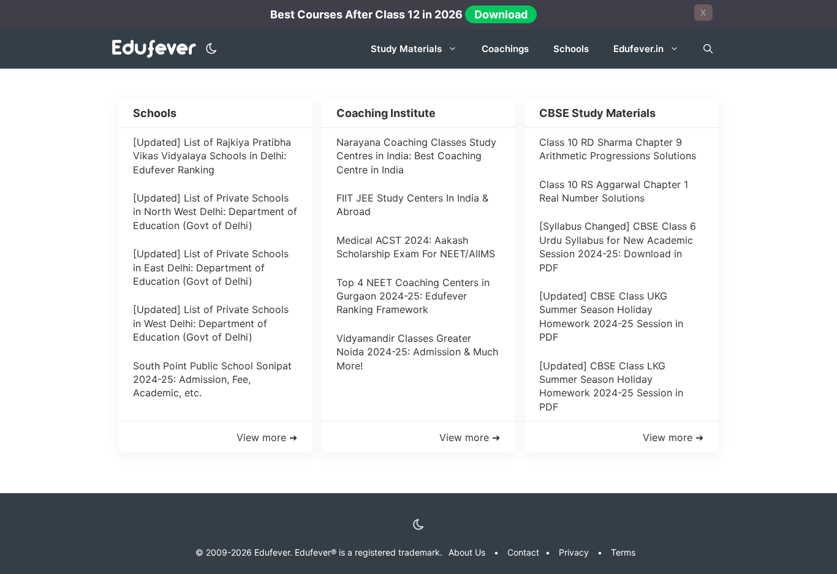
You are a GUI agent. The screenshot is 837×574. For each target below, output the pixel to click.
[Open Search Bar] (708, 49)
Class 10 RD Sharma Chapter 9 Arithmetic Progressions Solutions (617, 149)
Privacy (574, 552)
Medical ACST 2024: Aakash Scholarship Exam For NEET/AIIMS (415, 247)
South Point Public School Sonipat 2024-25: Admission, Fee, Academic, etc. (212, 379)
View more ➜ (267, 437)
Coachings (505, 49)
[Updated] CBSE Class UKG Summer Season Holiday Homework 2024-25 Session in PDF (611, 316)
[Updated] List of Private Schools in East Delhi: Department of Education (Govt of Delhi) (211, 267)
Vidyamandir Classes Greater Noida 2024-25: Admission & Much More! (417, 352)
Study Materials (406, 49)
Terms (623, 552)
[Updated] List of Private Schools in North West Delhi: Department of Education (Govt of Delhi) (215, 212)
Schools (571, 49)
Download (501, 14)
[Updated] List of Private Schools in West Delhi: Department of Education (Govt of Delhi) (211, 323)
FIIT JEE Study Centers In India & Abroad (412, 204)
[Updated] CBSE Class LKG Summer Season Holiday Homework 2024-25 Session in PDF (611, 386)
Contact (523, 552)
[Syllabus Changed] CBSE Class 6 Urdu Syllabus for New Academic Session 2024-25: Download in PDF (617, 246)
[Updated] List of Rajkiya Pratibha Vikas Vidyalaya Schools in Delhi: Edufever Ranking (212, 156)
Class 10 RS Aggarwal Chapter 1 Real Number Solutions (613, 191)
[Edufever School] (157, 49)
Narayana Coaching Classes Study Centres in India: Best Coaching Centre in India (416, 156)
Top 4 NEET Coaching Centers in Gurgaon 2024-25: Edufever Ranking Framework (413, 296)
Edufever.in (638, 49)
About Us (467, 552)
